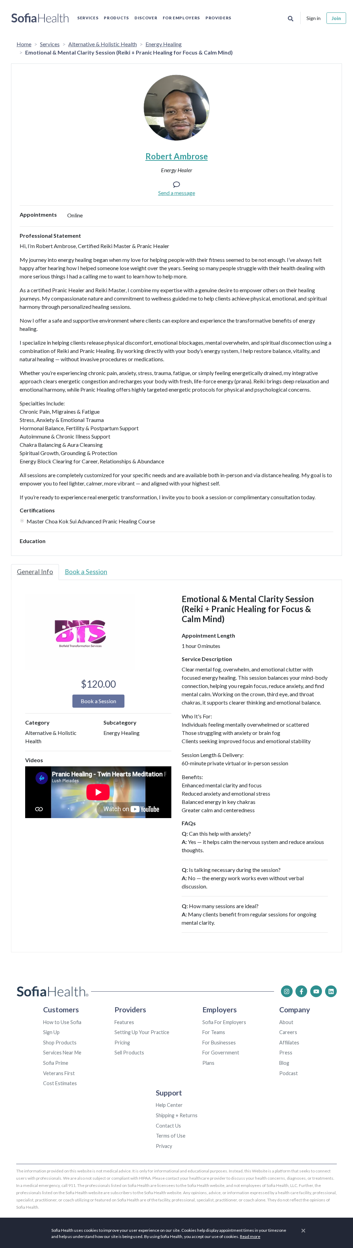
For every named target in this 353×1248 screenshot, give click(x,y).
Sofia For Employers (224, 1022)
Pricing (122, 1042)
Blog (284, 1063)
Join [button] (336, 18)
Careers (288, 1032)
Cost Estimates (60, 1083)
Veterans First (59, 1073)
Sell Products (129, 1052)
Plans (208, 1063)
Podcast (288, 1073)
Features (124, 1022)
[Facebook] (301, 991)
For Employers (181, 18)
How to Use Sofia (62, 1022)
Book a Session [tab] (86, 572)
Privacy (164, 1146)
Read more (250, 1236)
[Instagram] (287, 991)
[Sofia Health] (40, 18)
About (286, 1022)
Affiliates (289, 1042)
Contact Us (168, 1126)
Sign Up (51, 1032)
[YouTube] (316, 991)
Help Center (169, 1105)
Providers (218, 18)
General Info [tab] (35, 572)
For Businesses (219, 1042)
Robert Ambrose (176, 156)
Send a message (176, 192)
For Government (220, 1052)
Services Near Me (62, 1052)
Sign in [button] (313, 18)
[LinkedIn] (331, 991)
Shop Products (60, 1042)
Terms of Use (170, 1136)
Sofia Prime (55, 1063)
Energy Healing (163, 44)
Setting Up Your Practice (141, 1032)
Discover (145, 18)
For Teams (213, 1032)
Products (116, 18)
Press (285, 1052)
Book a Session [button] (98, 701)
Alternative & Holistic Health (102, 44)
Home (24, 44)
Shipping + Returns (177, 1115)
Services (87, 18)
